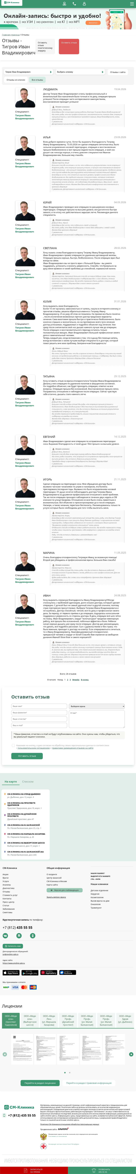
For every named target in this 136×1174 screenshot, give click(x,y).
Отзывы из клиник (16, 79)
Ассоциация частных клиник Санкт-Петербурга (63, 1144)
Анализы (7, 884)
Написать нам (14, 946)
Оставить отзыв (69, 42)
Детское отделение (99, 890)
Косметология (97, 897)
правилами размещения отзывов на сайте (72, 748)
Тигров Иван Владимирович (24, 117)
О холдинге (52, 874)
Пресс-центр (8, 902)
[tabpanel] (22, 1049)
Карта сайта (52, 884)
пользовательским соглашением (34, 748)
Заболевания (9, 909)
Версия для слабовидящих (66, 890)
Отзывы (6, 891)
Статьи (6, 905)
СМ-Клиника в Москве (57, 881)
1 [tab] (65, 1072)
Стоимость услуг (10, 895)
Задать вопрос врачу (56, 897)
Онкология (96, 904)
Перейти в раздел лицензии (40, 1083)
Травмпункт (96, 907)
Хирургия (95, 894)
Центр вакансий (54, 878)
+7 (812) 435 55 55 (22, 1115)
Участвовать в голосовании (57, 1136)
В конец (85, 679)
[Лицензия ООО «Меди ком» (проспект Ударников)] (22, 1049)
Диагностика (8, 888)
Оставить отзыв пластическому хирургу (45, 46)
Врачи (5, 878)
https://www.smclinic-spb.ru (14, 963)
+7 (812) (17, 927)
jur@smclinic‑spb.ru (10, 954)
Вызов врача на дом (100, 901)
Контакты (7, 898)
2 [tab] (69, 1072)
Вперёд (75, 679)
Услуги (6, 881)
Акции (5, 874)
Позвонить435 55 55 (104, 1170)
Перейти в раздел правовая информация (88, 1083)
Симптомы (7, 912)
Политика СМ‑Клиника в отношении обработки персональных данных (69, 1124)
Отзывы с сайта (117, 72)
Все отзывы (37, 79)
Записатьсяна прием (36, 1170)
